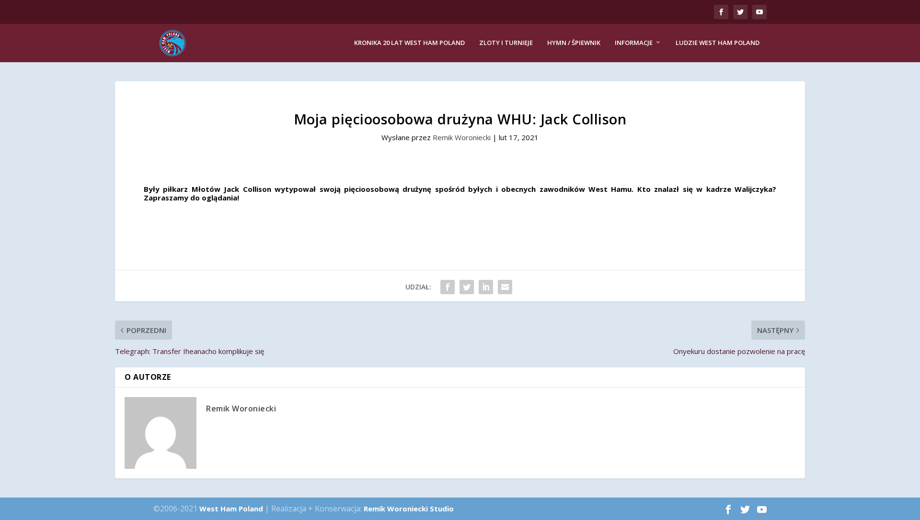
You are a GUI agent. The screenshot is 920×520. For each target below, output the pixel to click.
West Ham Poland (231, 508)
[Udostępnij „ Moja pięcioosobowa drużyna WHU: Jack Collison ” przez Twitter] (466, 287)
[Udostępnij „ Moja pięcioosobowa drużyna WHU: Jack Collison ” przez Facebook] (447, 287)
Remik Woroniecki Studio (409, 508)
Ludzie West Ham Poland (717, 43)
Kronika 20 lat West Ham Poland (409, 43)
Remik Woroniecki (462, 137)
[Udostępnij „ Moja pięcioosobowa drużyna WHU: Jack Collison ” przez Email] (505, 287)
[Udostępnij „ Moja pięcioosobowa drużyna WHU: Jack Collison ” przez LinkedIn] (485, 287)
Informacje (634, 43)
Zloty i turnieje (506, 43)
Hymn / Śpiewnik (573, 43)
